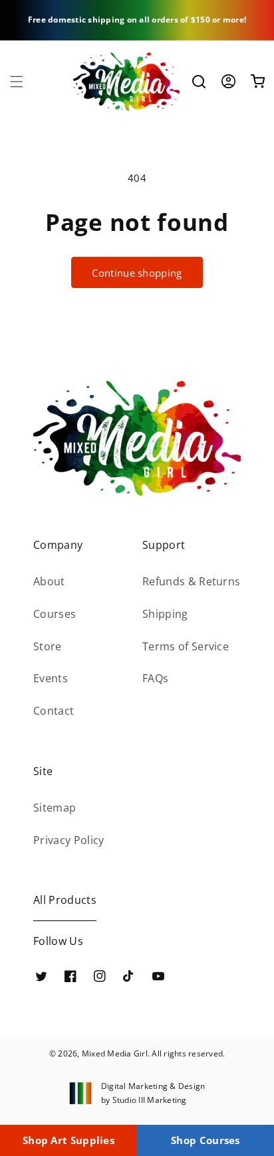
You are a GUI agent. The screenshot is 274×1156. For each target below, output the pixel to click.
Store (47, 646)
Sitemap (54, 807)
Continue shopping (137, 272)
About (49, 581)
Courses (54, 614)
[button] (16, 81)
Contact (53, 710)
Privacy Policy (68, 840)
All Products (64, 900)
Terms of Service (185, 646)
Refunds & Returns (191, 581)
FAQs (155, 678)
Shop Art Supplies (68, 1140)
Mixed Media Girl (115, 1053)
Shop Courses (205, 1140)
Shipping (165, 614)
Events (50, 678)
